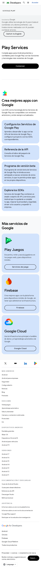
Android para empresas (10, 378)
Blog (3, 392)
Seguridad (5, 382)
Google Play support (9, 514)
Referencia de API (8, 491)
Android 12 (5, 471)
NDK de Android (7, 498)
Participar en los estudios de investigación (16, 517)
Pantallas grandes (8, 431)
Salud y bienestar (8, 412)
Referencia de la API (16, 149)
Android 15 (5, 461)
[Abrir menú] (3, 2)
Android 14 (5, 464)
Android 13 (5, 468)
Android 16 (5, 458)
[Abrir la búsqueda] (24, 2)
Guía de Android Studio (10, 484)
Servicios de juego (20, 267)
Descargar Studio (8, 494)
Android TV (6, 445)
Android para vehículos (10, 441)
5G (3, 422)
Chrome (4, 535)
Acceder (35, 3)
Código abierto (7, 385)
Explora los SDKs (14, 190)
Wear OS (5, 435)
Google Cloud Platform (10, 542)
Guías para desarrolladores (11, 487)
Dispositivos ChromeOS (10, 438)
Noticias (4, 389)
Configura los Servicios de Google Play (20, 126)
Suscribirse (34, 558)
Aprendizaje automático (10, 408)
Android (4, 375)
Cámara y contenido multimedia (13, 415)
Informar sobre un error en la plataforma (16, 507)
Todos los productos (9, 545)
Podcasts (5, 396)
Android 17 (5, 454)
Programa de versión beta (19, 166)
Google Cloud (20, 348)
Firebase (20, 308)
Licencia (14, 553)
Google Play (9, 11)
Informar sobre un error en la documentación (17, 510)
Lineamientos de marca (27, 553)
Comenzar (20, 66)
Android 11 (5, 475)
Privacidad (5, 419)
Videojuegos (6, 405)
